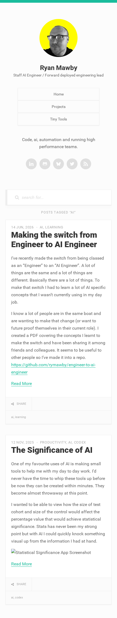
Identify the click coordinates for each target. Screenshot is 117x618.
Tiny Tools (58, 119)
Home (59, 94)
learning (54, 227)
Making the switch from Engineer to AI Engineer (54, 239)
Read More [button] (21, 383)
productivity (53, 442)
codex (80, 442)
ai (41, 227)
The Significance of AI (52, 450)
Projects (59, 106)
